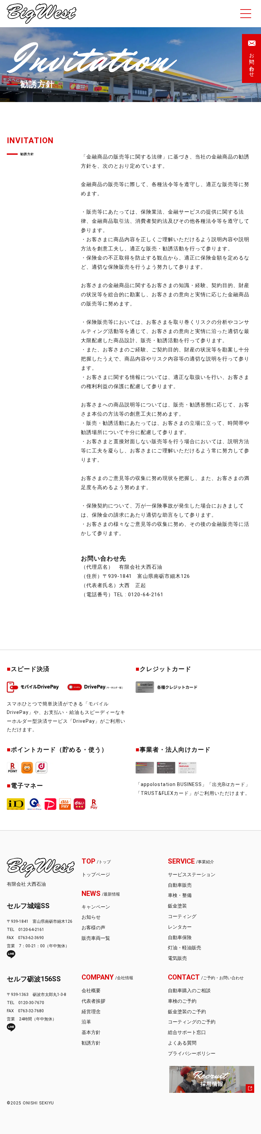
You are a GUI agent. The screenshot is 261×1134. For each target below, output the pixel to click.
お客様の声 (93, 927)
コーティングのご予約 (191, 1021)
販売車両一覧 (96, 938)
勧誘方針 (91, 1043)
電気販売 (177, 958)
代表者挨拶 (93, 1001)
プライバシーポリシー (191, 1053)
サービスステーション (191, 874)
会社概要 (91, 990)
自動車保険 (180, 937)
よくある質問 (182, 1043)
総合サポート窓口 (187, 1032)
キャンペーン (96, 907)
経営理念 (91, 1011)
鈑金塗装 (177, 905)
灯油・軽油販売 (184, 947)
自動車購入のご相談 (189, 990)
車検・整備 (180, 895)
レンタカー (180, 927)
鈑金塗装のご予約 (187, 1011)
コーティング (182, 916)
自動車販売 (180, 885)
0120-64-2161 (145, 594)
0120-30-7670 (31, 1002)
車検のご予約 (182, 1001)
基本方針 (91, 1032)
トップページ (96, 874)
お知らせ (91, 917)
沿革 (86, 1021)
